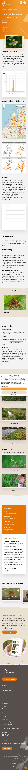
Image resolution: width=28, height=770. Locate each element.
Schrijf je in (7, 748)
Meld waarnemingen (9, 679)
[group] (11, 599)
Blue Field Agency (14, 758)
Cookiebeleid (13, 394)
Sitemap (14, 766)
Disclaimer (14, 763)
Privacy (14, 760)
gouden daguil (14, 281)
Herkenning (5, 27)
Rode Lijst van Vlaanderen (16, 341)
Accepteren (14, 389)
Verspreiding (5, 22)
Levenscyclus (5, 25)
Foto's (3, 29)
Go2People (16, 756)
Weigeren (14, 392)
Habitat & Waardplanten (8, 32)
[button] (4, 105)
